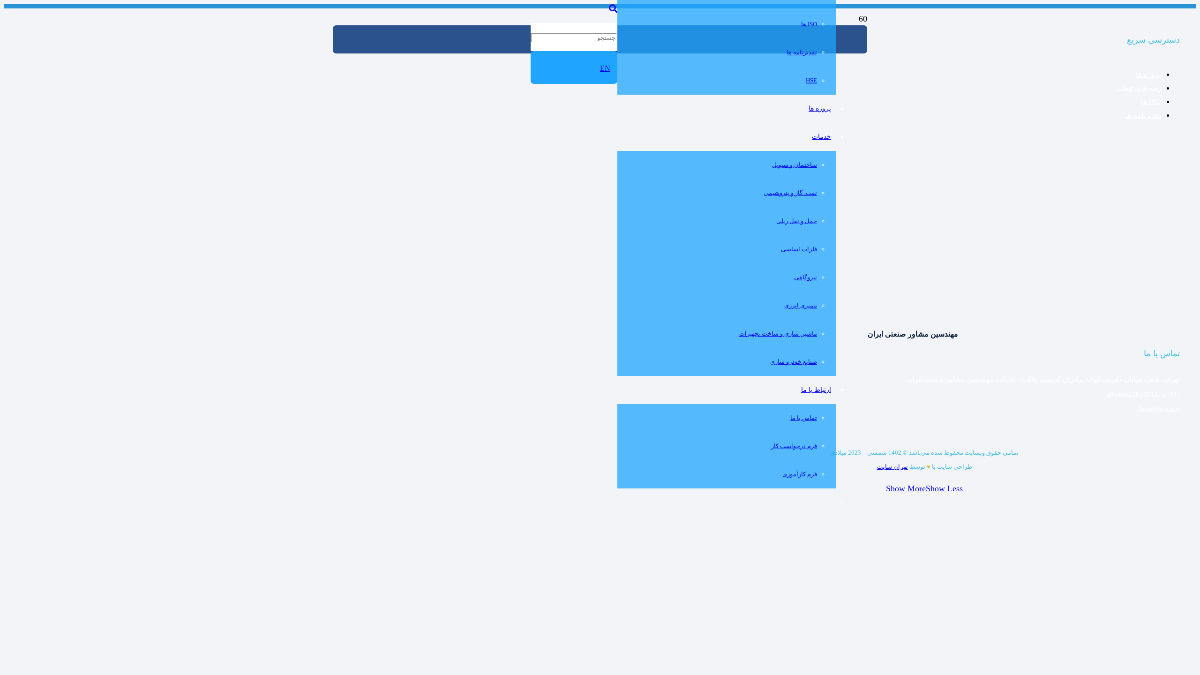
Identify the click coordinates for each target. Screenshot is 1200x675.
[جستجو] (613, 9)
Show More (906, 488)
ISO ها (1151, 101)
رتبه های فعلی (1139, 88)
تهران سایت (892, 466)
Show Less (944, 488)
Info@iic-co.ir (1159, 408)
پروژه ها (1148, 74)
